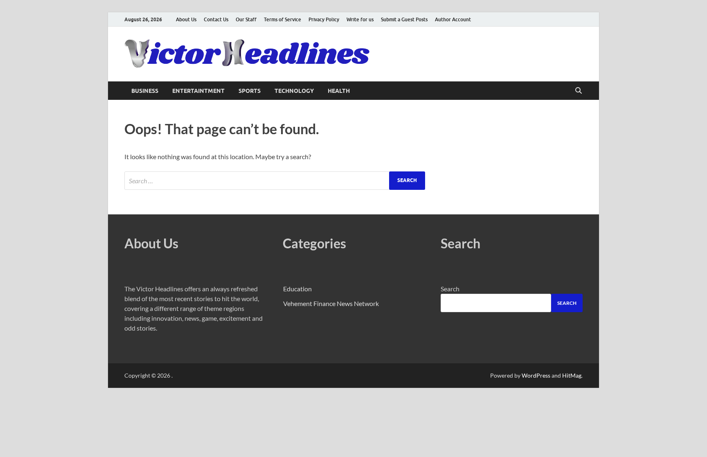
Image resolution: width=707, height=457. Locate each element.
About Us (186, 19)
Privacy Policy (323, 19)
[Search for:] (274, 180)
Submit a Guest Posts (404, 19)
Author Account (453, 19)
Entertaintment (198, 91)
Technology (294, 91)
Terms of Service (282, 19)
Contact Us (216, 19)
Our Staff (246, 19)
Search (450, 289)
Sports (250, 91)
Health (339, 91)
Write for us (360, 19)
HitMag (571, 375)
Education (297, 289)
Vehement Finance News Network (331, 303)
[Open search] (578, 90)
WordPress (536, 375)
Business (144, 91)
